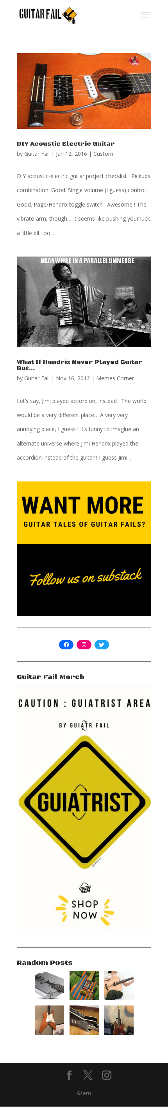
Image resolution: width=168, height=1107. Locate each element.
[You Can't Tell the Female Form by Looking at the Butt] (119, 998)
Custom (103, 153)
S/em (84, 1093)
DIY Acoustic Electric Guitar (66, 144)
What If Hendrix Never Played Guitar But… (80, 365)
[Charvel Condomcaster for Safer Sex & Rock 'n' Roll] (84, 998)
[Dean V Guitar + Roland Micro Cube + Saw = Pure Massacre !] (84, 1032)
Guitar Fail (37, 153)
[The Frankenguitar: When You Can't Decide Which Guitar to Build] (49, 1032)
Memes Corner (115, 378)
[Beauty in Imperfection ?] (119, 1032)
